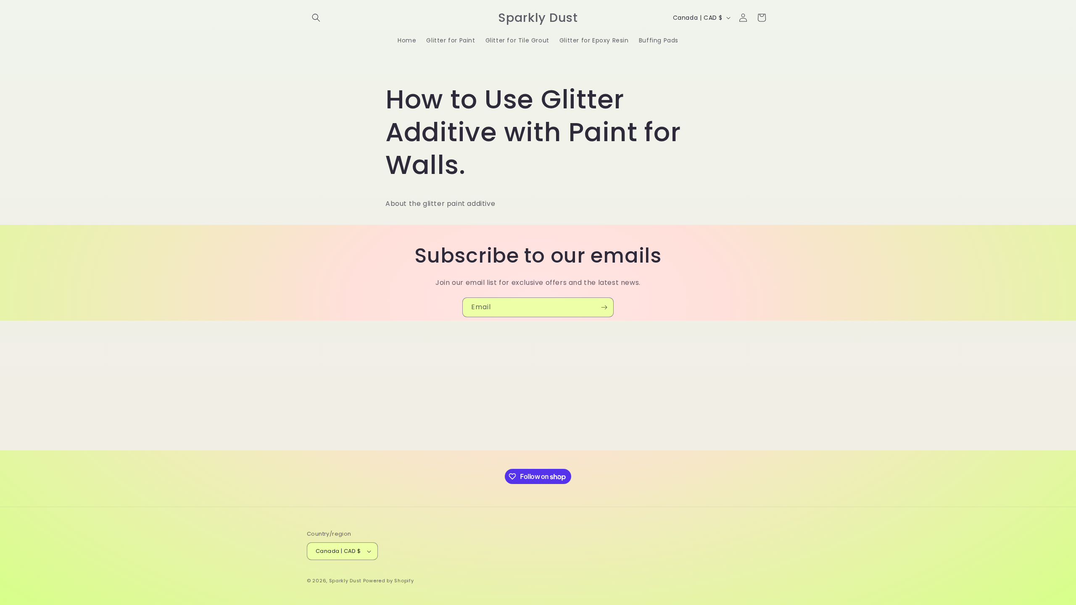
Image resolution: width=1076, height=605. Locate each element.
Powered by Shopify (388, 580)
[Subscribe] (604, 307)
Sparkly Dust (345, 580)
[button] (316, 17)
